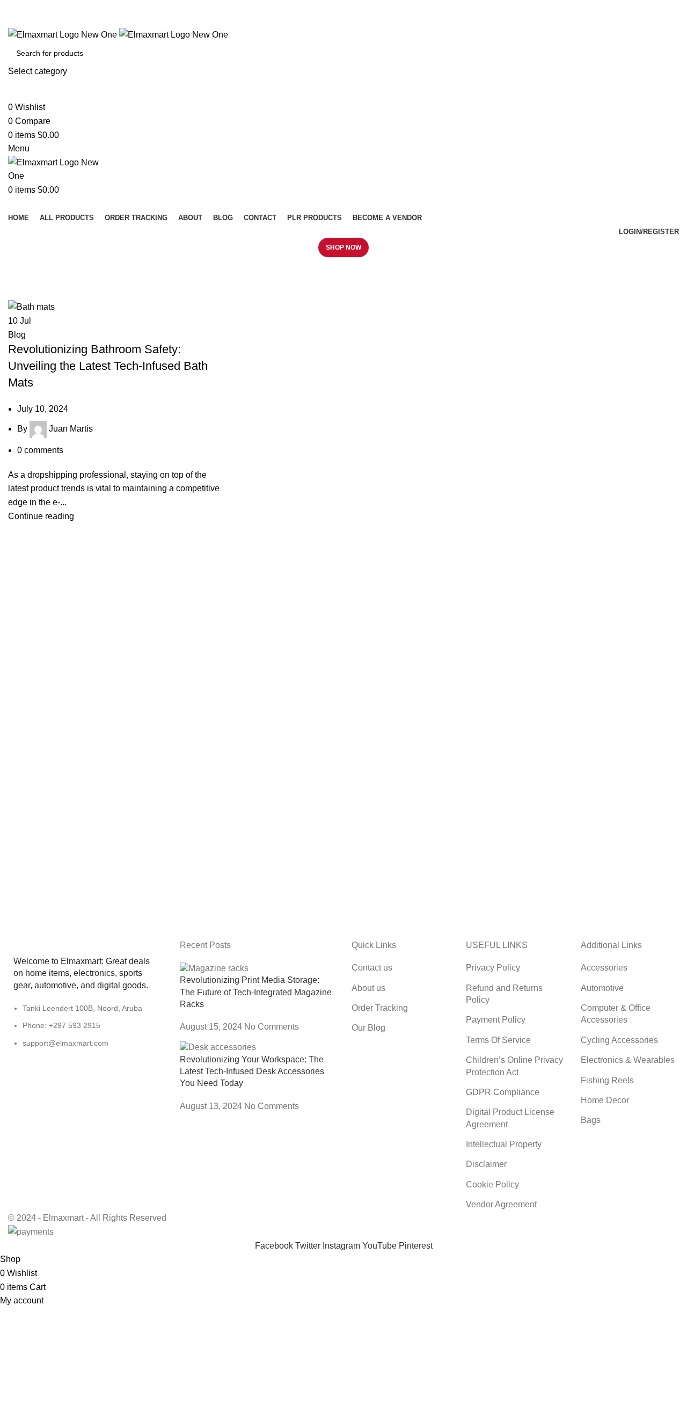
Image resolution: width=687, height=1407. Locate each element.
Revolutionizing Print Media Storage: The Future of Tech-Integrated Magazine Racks (256, 992)
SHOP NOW (343, 247)
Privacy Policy (493, 967)
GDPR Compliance (502, 1092)
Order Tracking (380, 1007)
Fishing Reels (607, 1080)
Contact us (372, 967)
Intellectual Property (504, 1144)
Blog (17, 334)
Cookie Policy (492, 1184)
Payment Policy (495, 1019)
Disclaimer (486, 1164)
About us (368, 988)
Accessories (604, 967)
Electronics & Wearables (628, 1060)
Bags (591, 1120)
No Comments (271, 1026)
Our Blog (368, 1027)
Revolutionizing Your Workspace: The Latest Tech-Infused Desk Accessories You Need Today (252, 1071)
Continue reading (41, 516)
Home (17, 293)
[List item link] (85, 1031)
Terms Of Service (498, 1040)
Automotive (602, 988)
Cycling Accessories (619, 1040)
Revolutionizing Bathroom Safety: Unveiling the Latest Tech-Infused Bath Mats (108, 365)
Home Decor (605, 1100)
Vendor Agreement (501, 1204)
